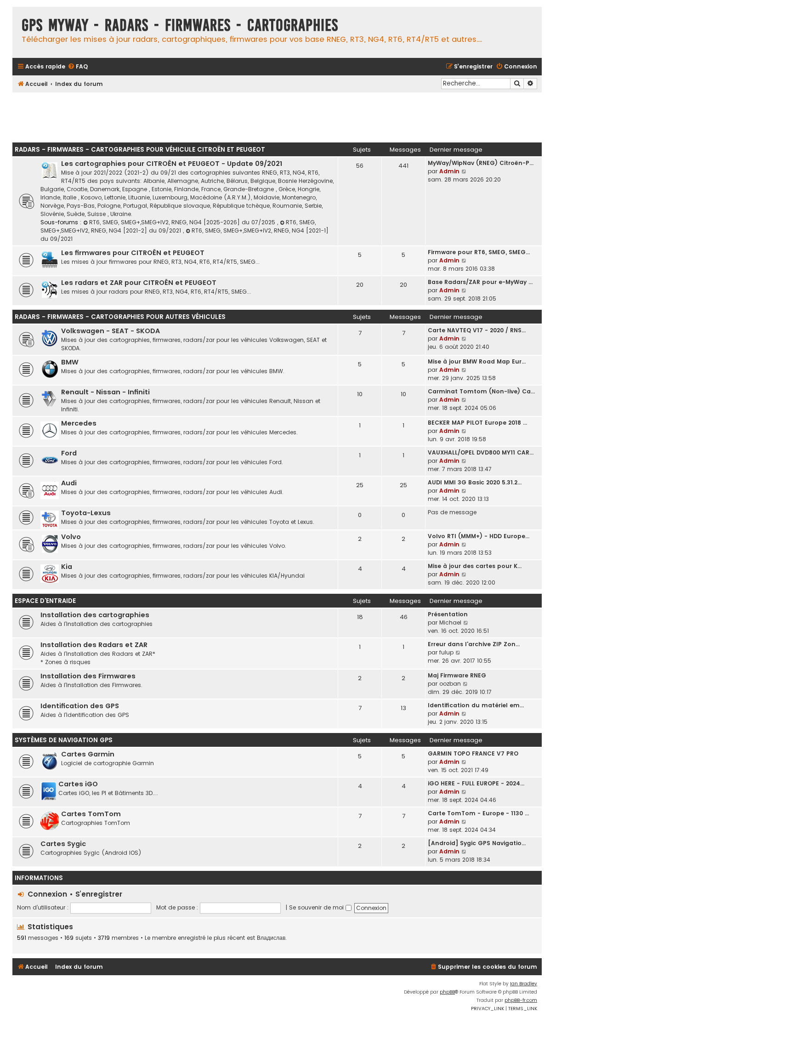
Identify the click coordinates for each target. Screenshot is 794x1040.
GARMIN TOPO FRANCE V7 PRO (473, 753)
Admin (449, 171)
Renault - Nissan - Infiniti (105, 392)
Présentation (448, 614)
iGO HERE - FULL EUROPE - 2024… (476, 783)
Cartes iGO (78, 784)
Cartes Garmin (87, 754)
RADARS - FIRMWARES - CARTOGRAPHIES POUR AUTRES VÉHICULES (120, 317)
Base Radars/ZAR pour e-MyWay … (480, 282)
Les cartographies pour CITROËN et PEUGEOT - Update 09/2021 (171, 163)
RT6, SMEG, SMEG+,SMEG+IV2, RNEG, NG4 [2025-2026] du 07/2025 (183, 222)
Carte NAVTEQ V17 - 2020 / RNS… (477, 330)
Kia (66, 566)
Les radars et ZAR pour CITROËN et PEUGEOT (138, 282)
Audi (69, 483)
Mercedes (78, 423)
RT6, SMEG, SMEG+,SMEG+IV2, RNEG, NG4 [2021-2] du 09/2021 (178, 226)
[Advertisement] (277, 115)
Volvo (71, 536)
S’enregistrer (98, 894)
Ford (69, 453)
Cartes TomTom (91, 813)
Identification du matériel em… (476, 705)
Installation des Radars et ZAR (93, 644)
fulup (446, 652)
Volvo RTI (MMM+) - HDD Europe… (478, 536)
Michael (450, 622)
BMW (70, 362)
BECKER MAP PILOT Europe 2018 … (477, 422)
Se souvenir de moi (317, 907)
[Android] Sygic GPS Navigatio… (477, 843)
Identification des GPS (79, 705)
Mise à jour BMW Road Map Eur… (477, 361)
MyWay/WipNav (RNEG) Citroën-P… (480, 163)
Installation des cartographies (94, 614)
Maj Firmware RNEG (457, 675)
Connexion (47, 894)
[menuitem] (78, 67)
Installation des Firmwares (88, 676)
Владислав (271, 938)
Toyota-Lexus (86, 512)
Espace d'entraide (45, 601)
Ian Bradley (523, 983)
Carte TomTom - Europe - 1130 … (478, 813)
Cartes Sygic (63, 843)
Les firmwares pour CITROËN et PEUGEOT (132, 252)
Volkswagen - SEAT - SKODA (110, 330)
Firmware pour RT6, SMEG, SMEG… (479, 252)
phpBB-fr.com (521, 1000)
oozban (450, 684)
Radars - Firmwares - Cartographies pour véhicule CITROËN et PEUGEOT (140, 149)
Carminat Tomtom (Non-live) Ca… (481, 391)
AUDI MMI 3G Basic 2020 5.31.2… (475, 482)
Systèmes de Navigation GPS (64, 740)
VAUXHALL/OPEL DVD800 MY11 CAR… (480, 452)
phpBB (447, 992)
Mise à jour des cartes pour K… (475, 566)
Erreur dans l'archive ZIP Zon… (474, 644)
